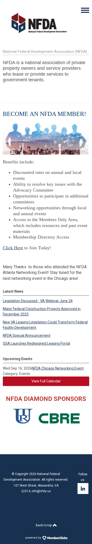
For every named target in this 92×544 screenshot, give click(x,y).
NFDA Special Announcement (26, 335)
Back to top (44, 525)
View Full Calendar (46, 381)
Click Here (13, 247)
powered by (33, 537)
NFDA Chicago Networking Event (58, 368)
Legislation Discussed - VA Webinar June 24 (38, 301)
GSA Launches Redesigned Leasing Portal (36, 343)
